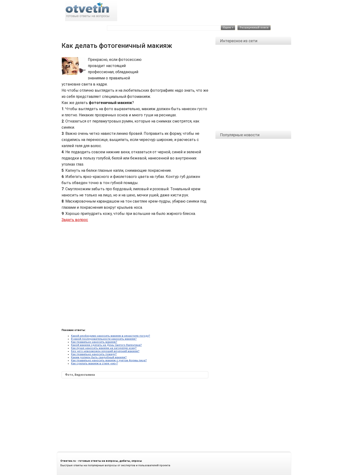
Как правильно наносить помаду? (94, 354)
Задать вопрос (75, 219)
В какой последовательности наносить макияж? (104, 338)
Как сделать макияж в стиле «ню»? (94, 363)
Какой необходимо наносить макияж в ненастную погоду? (110, 335)
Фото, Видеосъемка (80, 374)
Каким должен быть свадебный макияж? (99, 357)
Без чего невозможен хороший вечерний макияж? (105, 351)
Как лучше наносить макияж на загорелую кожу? (104, 348)
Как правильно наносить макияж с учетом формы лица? (109, 360)
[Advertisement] (176, 67)
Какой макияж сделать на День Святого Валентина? (106, 345)
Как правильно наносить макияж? (94, 342)
